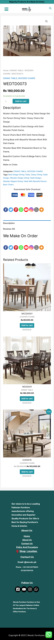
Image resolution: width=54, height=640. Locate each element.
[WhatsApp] (36, 589)
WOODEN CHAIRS (26, 78)
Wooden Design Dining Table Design (25, 178)
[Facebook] (5, 207)
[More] (41, 207)
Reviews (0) (9, 229)
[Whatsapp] (21, 207)
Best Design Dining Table (19, 174)
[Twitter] (11, 207)
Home (5, 70)
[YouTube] (24, 589)
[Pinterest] (16, 207)
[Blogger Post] (36, 207)
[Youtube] (26, 207)
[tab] (27, 223)
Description (9, 223)
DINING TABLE (16, 70)
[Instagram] (31, 207)
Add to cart (20, 101)
